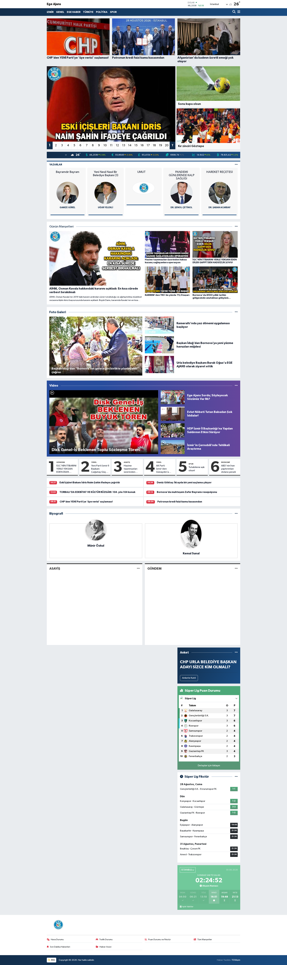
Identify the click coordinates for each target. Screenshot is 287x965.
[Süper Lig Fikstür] (236, 776)
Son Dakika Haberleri (60, 947)
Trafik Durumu (106, 939)
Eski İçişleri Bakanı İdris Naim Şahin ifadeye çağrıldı (89, 482)
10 (105, 145)
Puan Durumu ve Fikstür (159, 939)
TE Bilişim (236, 960)
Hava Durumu (57, 939)
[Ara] (234, 12)
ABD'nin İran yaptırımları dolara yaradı (228, 468)
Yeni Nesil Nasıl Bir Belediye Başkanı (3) (68, 173)
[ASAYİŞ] (138, 568)
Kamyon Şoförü (219, 207)
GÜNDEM (60, 462)
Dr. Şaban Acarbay (182, 207)
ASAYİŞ (127, 462)
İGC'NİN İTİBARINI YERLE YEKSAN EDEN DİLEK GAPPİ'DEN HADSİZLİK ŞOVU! (66, 469)
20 (166, 145)
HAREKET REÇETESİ (182, 171)
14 (129, 145)
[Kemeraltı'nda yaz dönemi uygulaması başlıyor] (159, 325)
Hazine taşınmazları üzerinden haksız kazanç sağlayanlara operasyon (131, 469)
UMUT (106, 171)
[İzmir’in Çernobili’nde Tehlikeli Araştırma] (173, 447)
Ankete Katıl (189, 678)
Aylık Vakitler (187, 907)
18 (154, 145)
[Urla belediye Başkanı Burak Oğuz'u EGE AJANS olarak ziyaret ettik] (159, 364)
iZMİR (50, 12)
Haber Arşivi (105, 947)
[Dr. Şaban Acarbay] (182, 193)
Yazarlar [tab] (55, 164)
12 (117, 145)
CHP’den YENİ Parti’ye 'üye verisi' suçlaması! (86, 501)
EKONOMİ (225, 462)
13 (123, 145)
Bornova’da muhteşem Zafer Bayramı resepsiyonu (187, 492)
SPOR (113, 12)
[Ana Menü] (238, 12)
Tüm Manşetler (204, 939)
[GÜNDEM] (236, 568)
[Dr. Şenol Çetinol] (144, 193)
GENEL (60, 12)
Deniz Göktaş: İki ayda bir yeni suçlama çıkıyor (184, 482)
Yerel (94, 462)
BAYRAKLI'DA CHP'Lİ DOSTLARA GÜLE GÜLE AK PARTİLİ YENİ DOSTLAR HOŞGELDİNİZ (220, 175)
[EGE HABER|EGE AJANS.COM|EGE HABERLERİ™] (58, 924)
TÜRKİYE (88, 12)
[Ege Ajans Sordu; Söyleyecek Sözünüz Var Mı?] (173, 397)
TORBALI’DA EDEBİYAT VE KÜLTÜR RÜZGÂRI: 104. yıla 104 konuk (97, 492)
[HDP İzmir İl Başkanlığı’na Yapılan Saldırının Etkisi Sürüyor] (173, 430)
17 (148, 145)
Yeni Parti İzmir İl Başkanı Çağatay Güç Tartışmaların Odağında (100, 469)
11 (111, 145)
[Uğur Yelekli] (68, 193)
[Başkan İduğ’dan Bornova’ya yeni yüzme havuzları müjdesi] (159, 344)
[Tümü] (236, 513)
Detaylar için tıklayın (209, 765)
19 (160, 145)
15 (136, 145)
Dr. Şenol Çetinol (144, 207)
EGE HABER (73, 12)
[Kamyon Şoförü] (220, 193)
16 (142, 145)
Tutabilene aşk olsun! (196, 469)
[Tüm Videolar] (236, 385)
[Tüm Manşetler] (236, 226)
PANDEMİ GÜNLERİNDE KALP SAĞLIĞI (144, 175)
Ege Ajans (54, 4)
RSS (53, 960)
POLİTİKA (101, 12)
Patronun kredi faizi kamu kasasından (179, 501)
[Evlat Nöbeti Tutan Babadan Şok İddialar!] (173, 413)
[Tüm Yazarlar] (236, 164)
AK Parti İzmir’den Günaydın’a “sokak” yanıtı (163, 469)
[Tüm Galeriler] (236, 312)
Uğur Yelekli (67, 207)
